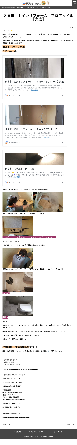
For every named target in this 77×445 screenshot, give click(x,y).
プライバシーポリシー (38, 432)
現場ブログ (20, 7)
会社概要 (18, 432)
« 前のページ (6, 424)
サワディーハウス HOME (8, 7)
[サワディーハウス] (36, 3)
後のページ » (71, 424)
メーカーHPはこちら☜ (11, 241)
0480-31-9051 (13, 395)
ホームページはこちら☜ (12, 364)
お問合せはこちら (10, 360)
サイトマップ (58, 432)
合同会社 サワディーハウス (14, 375)
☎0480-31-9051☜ (10, 362)
